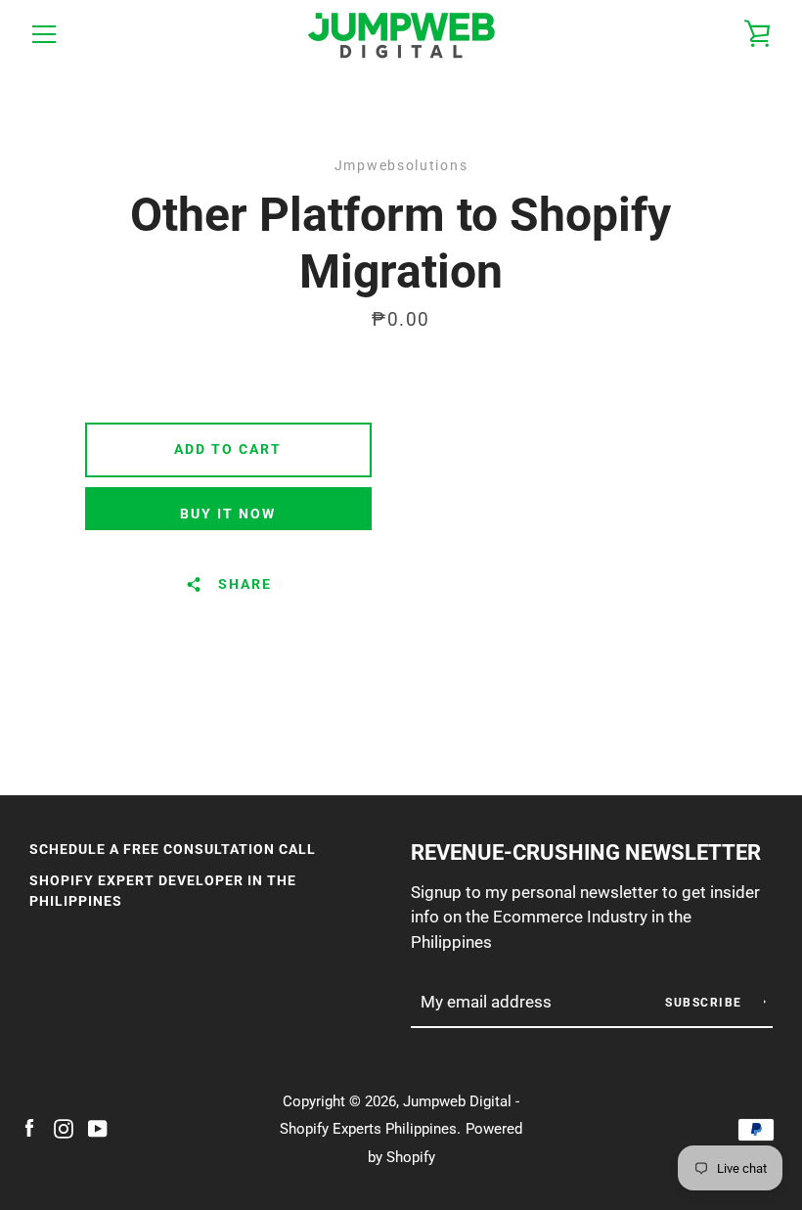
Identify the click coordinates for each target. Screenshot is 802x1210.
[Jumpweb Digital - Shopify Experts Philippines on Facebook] (29, 1127)
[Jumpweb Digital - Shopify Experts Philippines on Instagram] (63, 1127)
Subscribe (705, 1002)
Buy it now (228, 514)
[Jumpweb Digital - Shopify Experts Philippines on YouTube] (98, 1127)
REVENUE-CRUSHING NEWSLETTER (586, 852)
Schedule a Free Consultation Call (172, 849)
